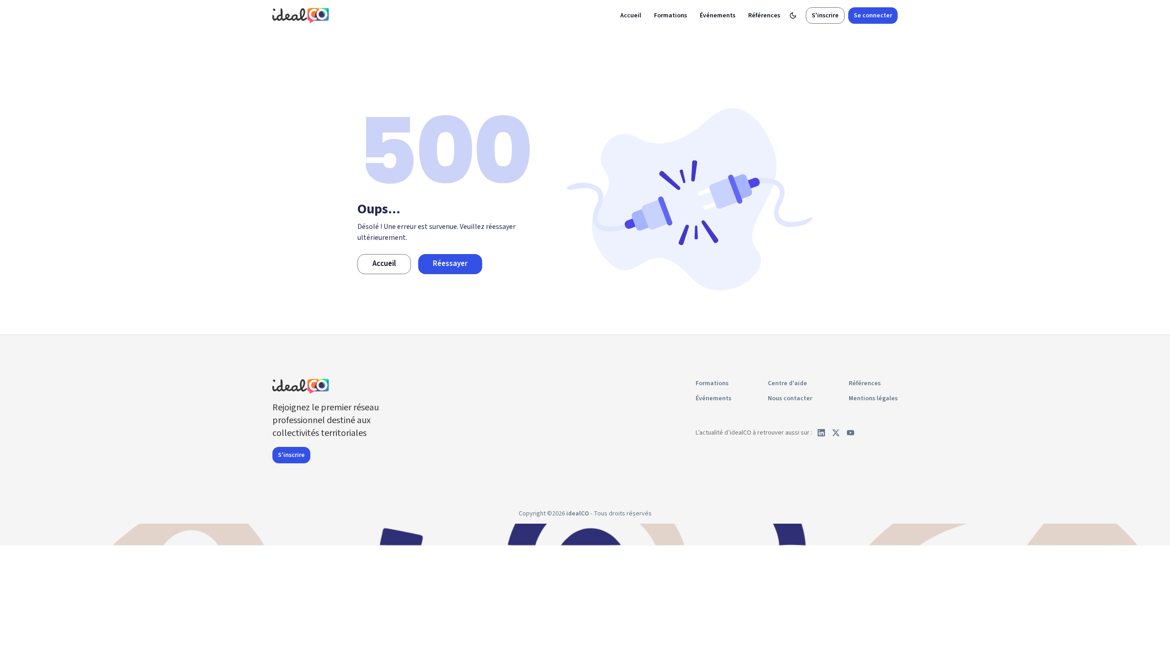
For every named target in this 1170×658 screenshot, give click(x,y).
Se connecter (873, 15)
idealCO (577, 513)
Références (764, 15)
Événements (717, 15)
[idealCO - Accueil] (302, 15)
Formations (670, 15)
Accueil (630, 15)
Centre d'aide (787, 383)
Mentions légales (873, 398)
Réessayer (450, 263)
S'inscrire (825, 15)
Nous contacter (790, 398)
